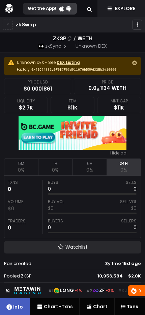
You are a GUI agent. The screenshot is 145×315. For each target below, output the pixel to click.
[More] (137, 25)
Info (18, 307)
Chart (100, 306)
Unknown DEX (91, 46)
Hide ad (118, 153)
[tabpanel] (72, 206)
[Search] (89, 8)
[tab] (21, 167)
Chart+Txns (58, 306)
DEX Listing (68, 62)
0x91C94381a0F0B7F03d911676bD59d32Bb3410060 (73, 70)
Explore (125, 8)
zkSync (53, 46)
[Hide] (134, 62)
